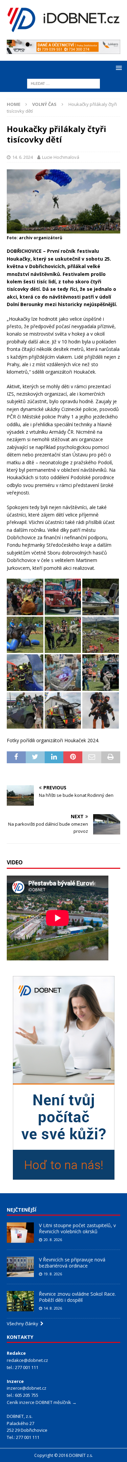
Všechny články (23, 1323)
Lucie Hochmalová (60, 157)
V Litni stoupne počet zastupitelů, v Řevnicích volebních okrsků (77, 1228)
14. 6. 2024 (22, 157)
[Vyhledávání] (63, 83)
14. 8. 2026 (53, 1308)
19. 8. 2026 (53, 1273)
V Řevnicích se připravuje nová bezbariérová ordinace (72, 1262)
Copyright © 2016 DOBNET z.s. (63, 1455)
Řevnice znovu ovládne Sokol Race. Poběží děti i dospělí (77, 1297)
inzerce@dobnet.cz (26, 1388)
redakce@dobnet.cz (27, 1360)
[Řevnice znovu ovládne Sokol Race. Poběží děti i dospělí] (20, 1301)
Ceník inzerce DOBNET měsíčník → (42, 1402)
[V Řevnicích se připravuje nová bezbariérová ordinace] (20, 1267)
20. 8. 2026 (53, 1239)
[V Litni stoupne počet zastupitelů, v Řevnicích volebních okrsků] (20, 1232)
